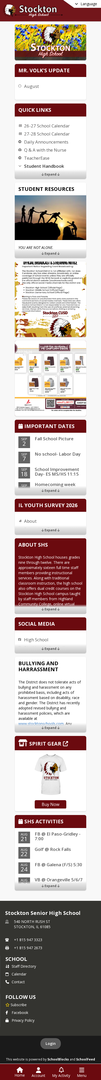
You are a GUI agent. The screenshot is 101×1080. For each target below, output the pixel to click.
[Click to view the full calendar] (21, 426)
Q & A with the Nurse (45, 150)
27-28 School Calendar (47, 134)
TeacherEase (36, 158)
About (30, 521)
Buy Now (50, 804)
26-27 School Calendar (47, 126)
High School (36, 640)
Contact (18, 981)
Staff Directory (24, 966)
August (31, 86)
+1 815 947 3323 (28, 939)
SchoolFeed (85, 1059)
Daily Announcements (46, 142)
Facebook (20, 1012)
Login (51, 1043)
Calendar (19, 974)
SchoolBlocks (58, 1059)
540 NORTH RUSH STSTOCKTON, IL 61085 (32, 924)
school (16, 958)
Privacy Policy (23, 1020)
